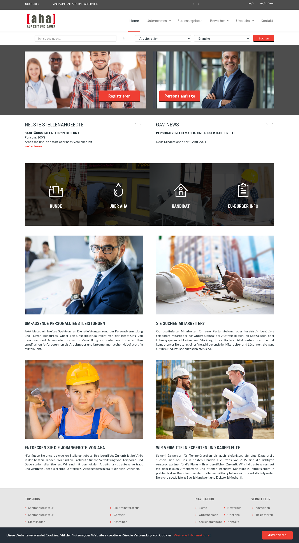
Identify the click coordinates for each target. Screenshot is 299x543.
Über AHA (118, 206)
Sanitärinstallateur (40, 507)
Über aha (243, 20)
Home (134, 20)
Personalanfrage (180, 96)
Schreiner (120, 521)
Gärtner (119, 514)
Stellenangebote (190, 20)
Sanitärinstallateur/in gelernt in (75, 3)
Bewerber (217, 20)
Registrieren (267, 3)
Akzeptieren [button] (277, 535)
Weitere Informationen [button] (192, 535)
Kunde (56, 206)
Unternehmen (156, 20)
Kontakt (267, 20)
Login (251, 3)
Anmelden (263, 507)
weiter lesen (33, 146)
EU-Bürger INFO (243, 206)
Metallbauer (36, 521)
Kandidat (181, 206)
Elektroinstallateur (126, 507)
